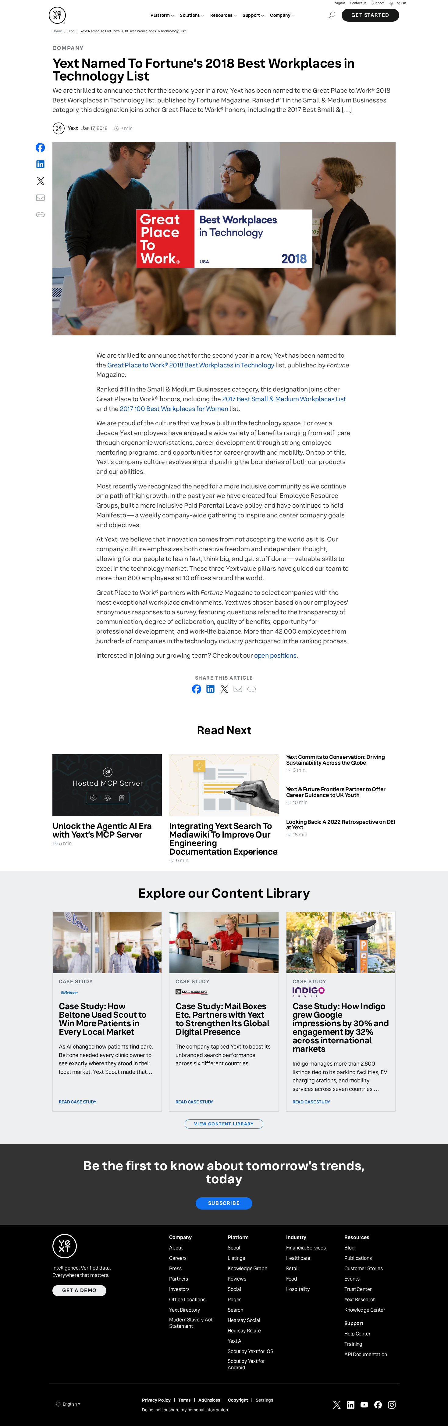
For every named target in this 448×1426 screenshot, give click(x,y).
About (176, 1248)
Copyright (238, 1400)
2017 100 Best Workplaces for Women (174, 409)
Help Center (357, 1334)
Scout (234, 1248)
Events (351, 1279)
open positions (275, 655)
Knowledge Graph (247, 1269)
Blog (349, 1248)
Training (353, 1344)
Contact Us (358, 3)
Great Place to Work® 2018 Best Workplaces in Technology (190, 365)
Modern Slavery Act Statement (190, 1323)
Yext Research (359, 1300)
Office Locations (187, 1300)
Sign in (340, 3)
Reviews (237, 1279)
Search (235, 1310)
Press (175, 1269)
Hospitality (298, 1289)
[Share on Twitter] (40, 181)
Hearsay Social (244, 1320)
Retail (292, 1269)
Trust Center (358, 1289)
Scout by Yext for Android (246, 1364)
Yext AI (235, 1341)
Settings (264, 1400)
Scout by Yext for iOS (250, 1352)
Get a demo (79, 1290)
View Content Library (224, 1124)
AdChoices (209, 1400)
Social (234, 1289)
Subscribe (224, 1203)
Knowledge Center (364, 1310)
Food (291, 1279)
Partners (178, 1279)
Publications (358, 1258)
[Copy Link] (40, 214)
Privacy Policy (156, 1400)
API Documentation (365, 1355)
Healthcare (298, 1258)
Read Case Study (78, 1102)
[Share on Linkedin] (40, 164)
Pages (234, 1300)
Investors (179, 1289)
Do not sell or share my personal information (185, 1410)
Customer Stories (363, 1269)
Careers (178, 1258)
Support (378, 3)
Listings (236, 1258)
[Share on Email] (40, 197)
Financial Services (306, 1248)
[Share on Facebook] (40, 147)
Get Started (370, 15)
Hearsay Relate (244, 1331)
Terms (184, 1400)
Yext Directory (184, 1310)
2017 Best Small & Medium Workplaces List (284, 399)
